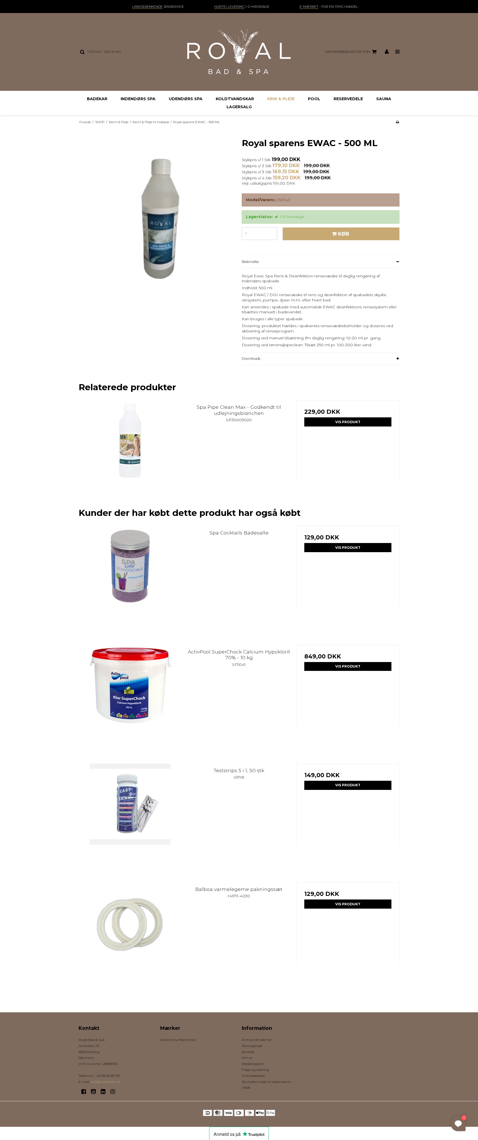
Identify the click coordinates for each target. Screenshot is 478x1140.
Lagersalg (239, 106)
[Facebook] (85, 1091)
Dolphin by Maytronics (178, 1040)
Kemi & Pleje (281, 98)
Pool (314, 98)
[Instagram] (114, 1091)
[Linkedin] (105, 1091)
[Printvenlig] (397, 122)
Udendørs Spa (185, 98)
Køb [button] (343, 234)
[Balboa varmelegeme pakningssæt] (130, 934)
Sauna (383, 98)
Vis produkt (347, 422)
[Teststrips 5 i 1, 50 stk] (130, 815)
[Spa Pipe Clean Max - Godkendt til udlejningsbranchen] (130, 451)
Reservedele (348, 98)
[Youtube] (95, 1091)
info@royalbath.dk (105, 1082)
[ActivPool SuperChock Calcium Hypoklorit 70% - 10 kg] (130, 696)
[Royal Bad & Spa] (238, 52)
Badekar (97, 98)
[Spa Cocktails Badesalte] (130, 577)
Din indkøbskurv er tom (347, 52)
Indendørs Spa (138, 98)
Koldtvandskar (235, 98)
